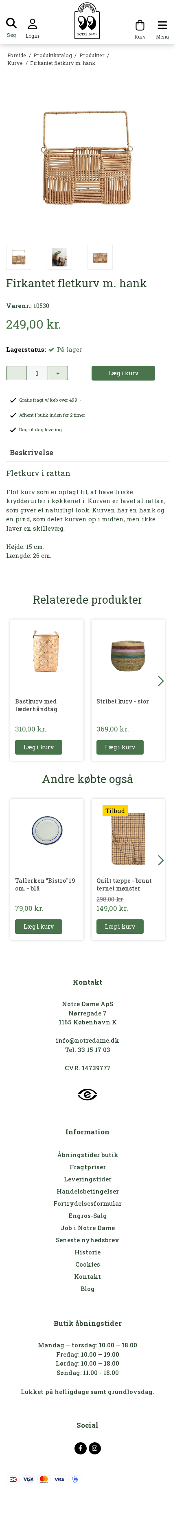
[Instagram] (95, 1448)
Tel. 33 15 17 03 (87, 1049)
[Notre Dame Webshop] (87, 20)
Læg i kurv (39, 747)
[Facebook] (80, 1448)
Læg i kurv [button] (123, 373)
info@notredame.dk (87, 1040)
